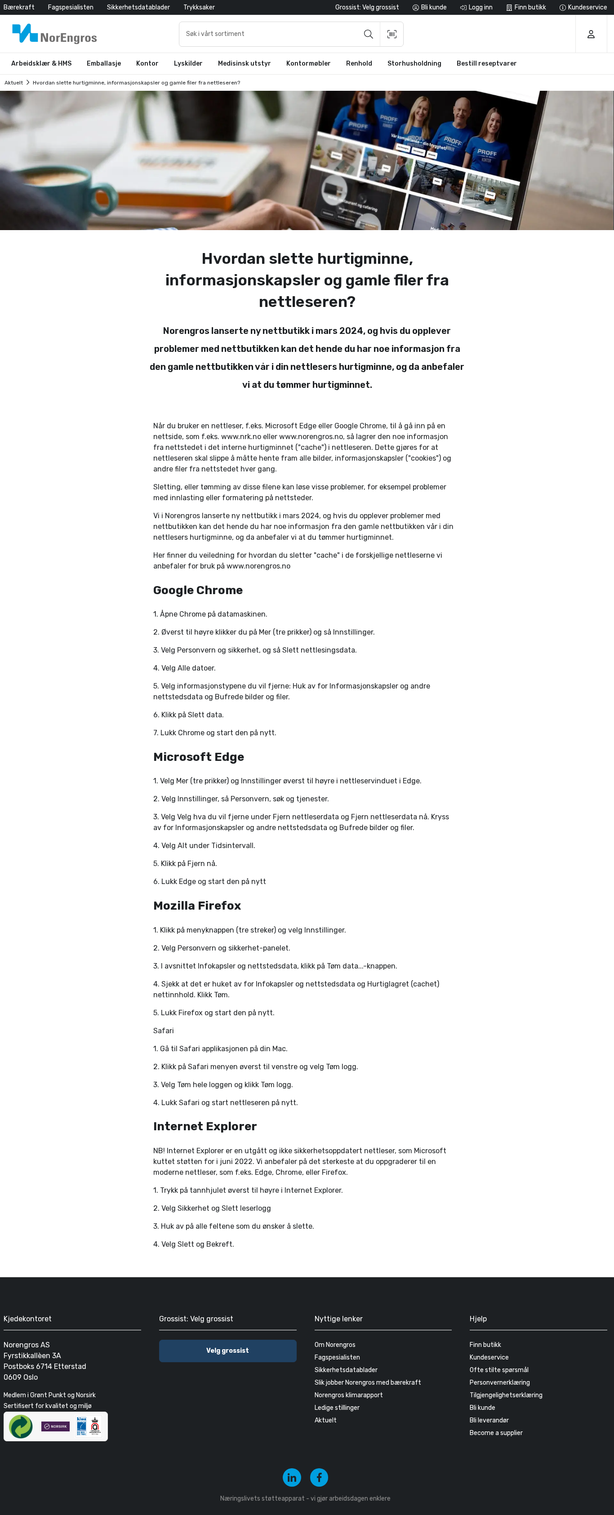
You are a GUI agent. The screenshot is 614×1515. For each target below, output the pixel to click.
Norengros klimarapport (349, 1395)
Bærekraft (19, 7)
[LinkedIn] (292, 1477)
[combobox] (291, 34)
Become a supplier (496, 1433)
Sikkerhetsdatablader (138, 7)
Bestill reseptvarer (487, 63)
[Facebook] (319, 1477)
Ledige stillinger (337, 1408)
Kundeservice (489, 1357)
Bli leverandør (489, 1420)
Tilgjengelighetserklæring (506, 1395)
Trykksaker (199, 7)
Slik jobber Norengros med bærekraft (368, 1382)
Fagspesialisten (70, 7)
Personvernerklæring (500, 1382)
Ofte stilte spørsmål (499, 1370)
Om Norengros (335, 1345)
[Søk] (368, 34)
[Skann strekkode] (392, 34)
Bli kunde (482, 1408)
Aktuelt (13, 83)
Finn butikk (485, 1345)
